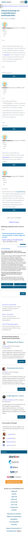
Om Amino (14, 524)
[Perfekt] (4, 36)
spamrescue (9, 445)
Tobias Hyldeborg (9, 400)
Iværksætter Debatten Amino (9, 6)
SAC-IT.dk (14, 504)
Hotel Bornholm (11, 531)
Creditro (6, 372)
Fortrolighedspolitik (21, 246)
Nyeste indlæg (6, 240)
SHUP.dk (14, 510)
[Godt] (5, 34)
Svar (14, 76)
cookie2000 (9, 438)
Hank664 (10, 434)
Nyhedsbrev (14, 519)
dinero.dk (14, 499)
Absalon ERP (9, 442)
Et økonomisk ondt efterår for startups (16, 368)
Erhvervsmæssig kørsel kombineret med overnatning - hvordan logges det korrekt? (13, 235)
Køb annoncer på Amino (14, 514)
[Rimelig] (5, 32)
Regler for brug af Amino (14, 516)
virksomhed (5, 157)
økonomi (6, 54)
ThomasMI (7, 346)
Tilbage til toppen (14, 222)
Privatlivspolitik (14, 522)
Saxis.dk (14, 494)
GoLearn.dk (14, 502)
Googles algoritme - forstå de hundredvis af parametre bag (16, 396)
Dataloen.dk (14, 507)
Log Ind (22, 1)
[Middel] (4, 34)
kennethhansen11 (18, 240)
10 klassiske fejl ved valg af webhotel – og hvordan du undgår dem (16, 342)
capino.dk (14, 496)
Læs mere (21, 361)
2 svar (23, 293)
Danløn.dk (14, 491)
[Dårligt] (4, 32)
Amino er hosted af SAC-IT (14, 528)
